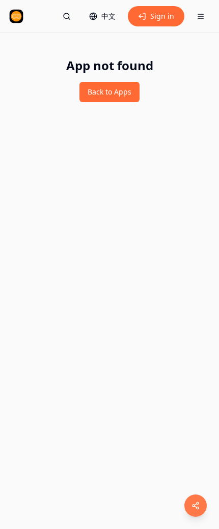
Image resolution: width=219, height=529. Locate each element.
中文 (108, 16)
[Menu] (200, 16)
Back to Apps (109, 92)
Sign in (162, 16)
